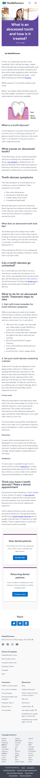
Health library (26, 706)
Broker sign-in (7, 706)
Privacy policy (29, 773)
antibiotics (25, 467)
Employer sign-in (8, 703)
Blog (23, 686)
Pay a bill (25, 699)
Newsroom (26, 703)
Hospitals (5, 670)
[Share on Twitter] (14, 623)
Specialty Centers (8, 666)
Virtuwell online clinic (9, 663)
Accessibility (30, 767)
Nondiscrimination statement (26, 770)
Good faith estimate (9, 770)
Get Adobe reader (28, 710)
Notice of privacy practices (15, 773)
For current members (9, 689)
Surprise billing (13, 775)
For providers (6, 710)
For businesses (7, 693)
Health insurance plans (10, 686)
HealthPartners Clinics (9, 655)
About (23, 767)
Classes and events (28, 689)
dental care (32, 281)
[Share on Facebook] (20, 623)
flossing (28, 78)
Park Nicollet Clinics (9, 659)
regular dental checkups (21, 516)
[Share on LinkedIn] (26, 623)
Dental (5, 7)
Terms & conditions (25, 775)
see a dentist (29, 495)
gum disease (12, 162)
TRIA (3, 674)
